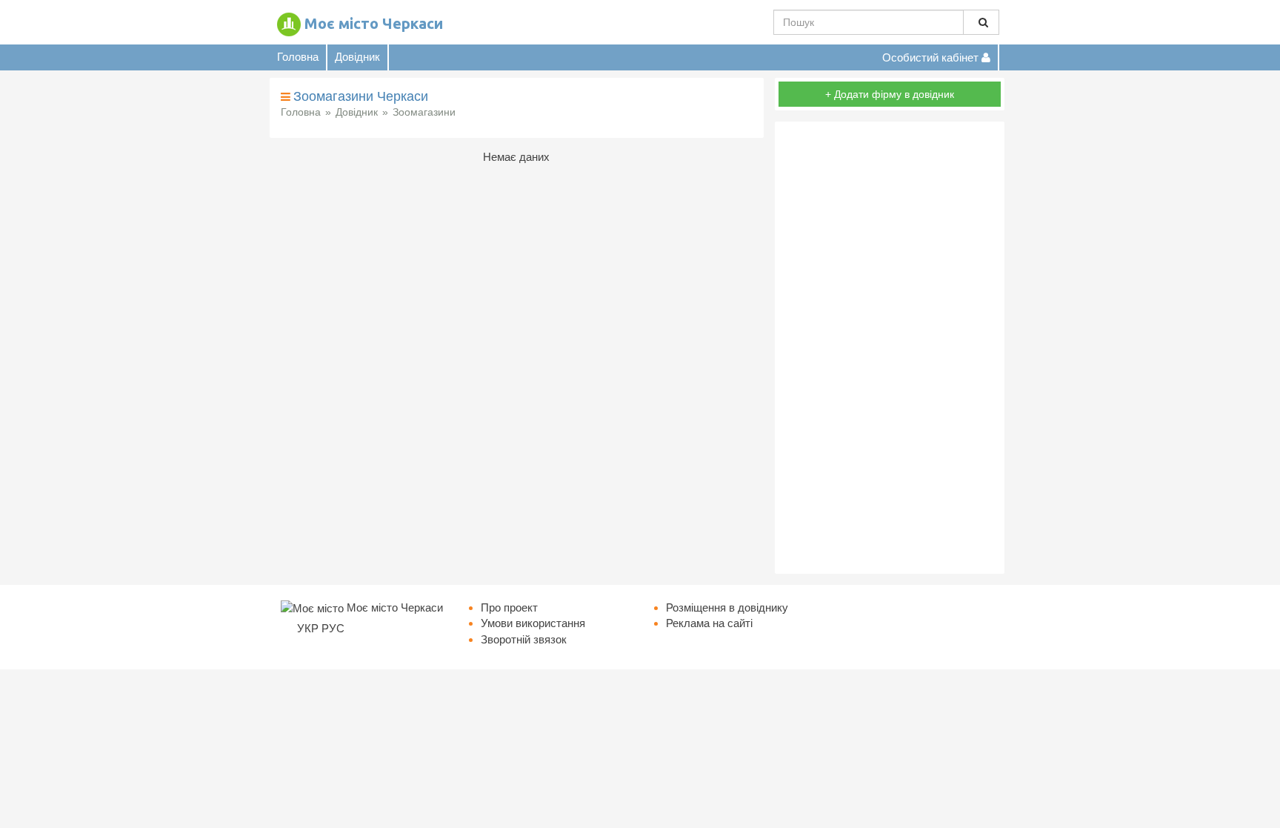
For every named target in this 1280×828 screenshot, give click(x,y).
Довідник (357, 56)
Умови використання (533, 623)
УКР (308, 628)
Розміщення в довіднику (727, 607)
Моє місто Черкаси (373, 23)
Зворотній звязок (524, 639)
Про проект (509, 607)
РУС (332, 628)
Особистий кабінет (931, 57)
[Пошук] (981, 22)
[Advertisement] (890, 347)
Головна (298, 56)
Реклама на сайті (709, 623)
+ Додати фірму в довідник (889, 94)
